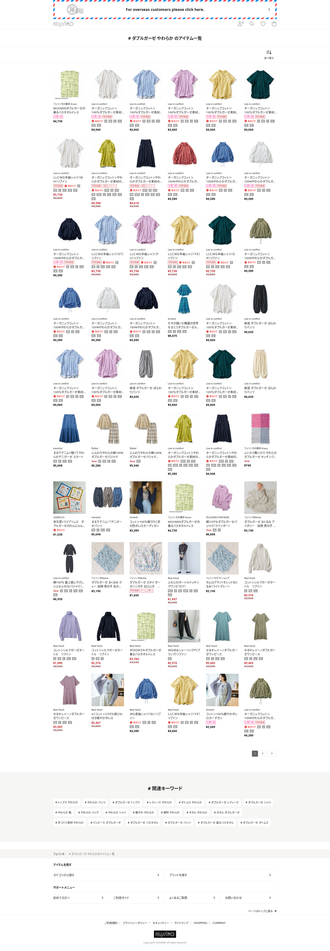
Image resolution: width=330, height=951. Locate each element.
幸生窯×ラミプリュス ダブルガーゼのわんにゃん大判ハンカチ (69, 526)
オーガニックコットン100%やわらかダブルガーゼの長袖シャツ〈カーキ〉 (260, 258)
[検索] (251, 24)
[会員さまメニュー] (240, 24)
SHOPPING (200, 923)
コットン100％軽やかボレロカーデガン (221, 716)
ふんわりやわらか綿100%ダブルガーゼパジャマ (107, 455)
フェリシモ (59, 854)
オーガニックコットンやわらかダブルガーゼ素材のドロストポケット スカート (146, 181)
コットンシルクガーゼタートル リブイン (260, 584)
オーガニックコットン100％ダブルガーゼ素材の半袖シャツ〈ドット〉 (106, 112)
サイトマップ (181, 923)
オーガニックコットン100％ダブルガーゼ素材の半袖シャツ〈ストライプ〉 (145, 112)
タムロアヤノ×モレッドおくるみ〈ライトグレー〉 (222, 584)
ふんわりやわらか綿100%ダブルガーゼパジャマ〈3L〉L (145, 457)
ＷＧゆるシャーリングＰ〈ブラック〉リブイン (184, 652)
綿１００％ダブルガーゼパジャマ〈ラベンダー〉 (221, 524)
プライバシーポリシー (135, 923)
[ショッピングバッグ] (274, 24)
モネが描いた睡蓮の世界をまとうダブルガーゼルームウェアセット (184, 327)
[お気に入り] (263, 24)
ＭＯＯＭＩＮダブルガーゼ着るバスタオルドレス (145, 652)
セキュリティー (161, 923)
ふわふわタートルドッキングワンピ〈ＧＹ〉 (183, 584)
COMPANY (219, 923)
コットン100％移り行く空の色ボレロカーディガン (145, 524)
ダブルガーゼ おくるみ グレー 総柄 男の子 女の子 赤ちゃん (106, 586)
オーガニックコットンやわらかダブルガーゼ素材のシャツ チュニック (106, 181)
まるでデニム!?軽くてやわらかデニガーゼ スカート (68, 455)
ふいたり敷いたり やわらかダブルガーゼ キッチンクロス (260, 457)
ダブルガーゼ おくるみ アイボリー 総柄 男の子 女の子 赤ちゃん (260, 526)
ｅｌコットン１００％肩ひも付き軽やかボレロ (106, 716)
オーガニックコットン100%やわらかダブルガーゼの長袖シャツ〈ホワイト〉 (260, 181)
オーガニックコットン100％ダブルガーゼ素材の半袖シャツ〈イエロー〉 (221, 112)
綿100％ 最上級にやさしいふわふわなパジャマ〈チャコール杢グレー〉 (68, 586)
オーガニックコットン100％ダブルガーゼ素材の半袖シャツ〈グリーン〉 (259, 112)
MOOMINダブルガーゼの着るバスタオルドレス (69, 110)
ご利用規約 (110, 923)
